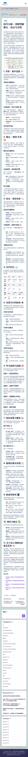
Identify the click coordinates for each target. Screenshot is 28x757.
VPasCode (5, 686)
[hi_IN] (15, 15)
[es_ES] (12, 15)
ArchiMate (5, 635)
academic (6, 595)
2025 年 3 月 (6, 743)
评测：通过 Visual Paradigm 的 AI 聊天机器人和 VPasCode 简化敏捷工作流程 (14, 700)
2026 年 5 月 (6, 727)
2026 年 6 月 (6, 724)
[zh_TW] (25, 15)
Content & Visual (7, 646)
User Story (5, 681)
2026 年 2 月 (6, 735)
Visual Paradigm (6, 683)
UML (6, 20)
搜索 (4, 612)
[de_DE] (9, 15)
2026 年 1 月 (6, 737)
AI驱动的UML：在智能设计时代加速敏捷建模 (13, 713)
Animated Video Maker (8, 633)
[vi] (24, 15)
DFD (4, 654)
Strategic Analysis (7, 667)
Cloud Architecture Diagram (9, 643)
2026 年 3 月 (6, 732)
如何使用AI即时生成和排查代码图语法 (11, 696)
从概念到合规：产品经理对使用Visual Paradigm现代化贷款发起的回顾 (11, 704)
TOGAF (4, 673)
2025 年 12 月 (6, 740)
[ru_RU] (22, 15)
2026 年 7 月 (6, 721)
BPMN (4, 638)
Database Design (7, 651)
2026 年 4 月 (6, 729)
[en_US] (11, 15)
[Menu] (25, 3)
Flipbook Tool (6, 657)
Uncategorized (6, 678)
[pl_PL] (19, 15)
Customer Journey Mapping (9, 649)
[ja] (18, 15)
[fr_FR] (14, 15)
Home (3, 8)
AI (3, 625)
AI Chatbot (5, 627)
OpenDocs (5, 662)
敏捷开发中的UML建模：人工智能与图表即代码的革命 (13, 709)
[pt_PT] (21, 15)
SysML (4, 670)
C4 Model (5, 641)
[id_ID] (17, 15)
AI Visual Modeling (7, 630)
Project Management (8, 665)
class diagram (13, 595)
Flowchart (5, 659)
